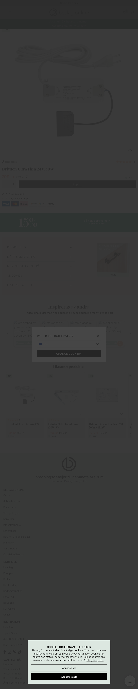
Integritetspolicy (95, 660)
